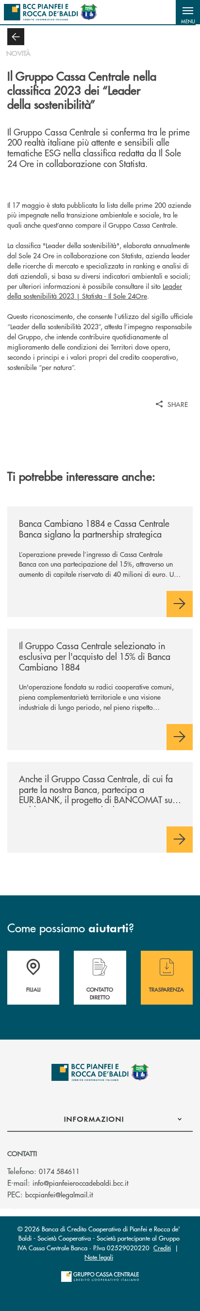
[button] (188, 12)
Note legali (98, 1256)
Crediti (162, 1247)
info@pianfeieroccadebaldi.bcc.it (80, 1183)
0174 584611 (59, 1171)
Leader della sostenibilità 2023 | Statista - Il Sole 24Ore (94, 291)
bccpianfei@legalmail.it (59, 1194)
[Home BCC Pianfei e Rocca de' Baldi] (50, 12)
